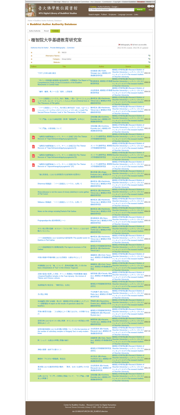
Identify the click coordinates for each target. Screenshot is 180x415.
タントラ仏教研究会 (98, 136)
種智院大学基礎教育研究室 (101, 246)
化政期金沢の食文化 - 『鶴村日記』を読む (54, 285)
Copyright (116, 2)
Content (55, 31)
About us (65, 2)
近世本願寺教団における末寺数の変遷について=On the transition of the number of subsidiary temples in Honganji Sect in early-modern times (63, 331)
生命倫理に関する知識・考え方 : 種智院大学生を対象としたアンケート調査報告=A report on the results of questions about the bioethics (63, 303)
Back (151, 10)
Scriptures (112, 15)
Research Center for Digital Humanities (101, 405)
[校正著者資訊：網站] (149, 62)
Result (46, 31)
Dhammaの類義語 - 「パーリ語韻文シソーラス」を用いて (60, 184)
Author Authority (34, 31)
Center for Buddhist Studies (74, 405)
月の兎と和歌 (43, 294)
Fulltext (104, 15)
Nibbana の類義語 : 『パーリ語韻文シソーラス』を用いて (60, 202)
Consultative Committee (80, 2)
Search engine (94, 15)
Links (136, 15)
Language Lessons (125, 15)
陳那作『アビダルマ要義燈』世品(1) (51, 359)
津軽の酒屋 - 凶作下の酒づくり (50, 350)
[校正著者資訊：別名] (149, 56)
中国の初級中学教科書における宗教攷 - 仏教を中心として (60, 257)
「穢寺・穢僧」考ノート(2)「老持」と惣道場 (55, 92)
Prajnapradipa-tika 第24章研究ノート (52, 221)
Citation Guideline (129, 2)
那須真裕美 (95, 81)
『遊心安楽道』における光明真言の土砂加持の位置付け (59, 174)
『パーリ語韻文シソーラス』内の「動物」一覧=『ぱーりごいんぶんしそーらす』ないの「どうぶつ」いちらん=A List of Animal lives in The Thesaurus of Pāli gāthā (64, 101)
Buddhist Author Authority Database (48, 21)
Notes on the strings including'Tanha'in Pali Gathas (57, 211)
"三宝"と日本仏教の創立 (47, 73)
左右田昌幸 (95, 90)
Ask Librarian (96, 2)
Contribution (106, 2)
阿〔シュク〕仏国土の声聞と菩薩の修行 (53, 340)
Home (148, 2)
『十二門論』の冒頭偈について (50, 128)
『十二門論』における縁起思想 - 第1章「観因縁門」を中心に (61, 119)
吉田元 (93, 286)
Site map (56, 2)
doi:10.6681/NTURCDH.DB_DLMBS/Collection (90, 411)
